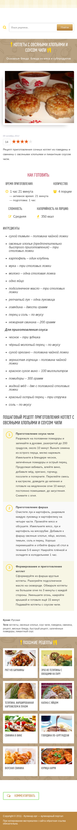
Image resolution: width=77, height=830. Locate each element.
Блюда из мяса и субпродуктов (51, 58)
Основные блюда (18, 58)
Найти (65, 27)
